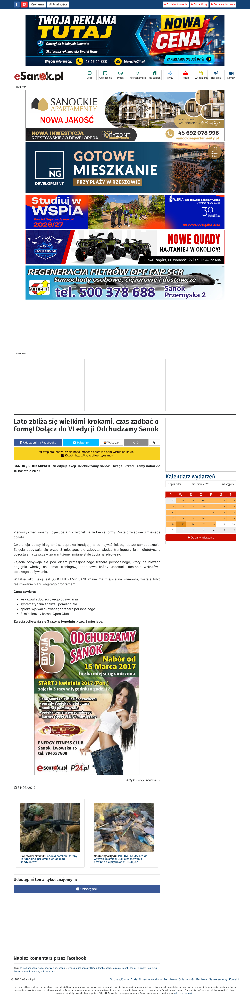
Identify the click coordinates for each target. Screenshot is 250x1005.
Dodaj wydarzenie (224, 4)
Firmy (170, 77)
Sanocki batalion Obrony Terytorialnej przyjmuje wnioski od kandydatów (48, 859)
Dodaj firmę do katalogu (146, 979)
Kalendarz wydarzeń (190, 476)
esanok (62, 968)
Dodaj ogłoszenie (177, 4)
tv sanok (25, 971)
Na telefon (155, 77)
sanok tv (134, 968)
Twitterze (82, 442)
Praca (120, 77)
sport (143, 968)
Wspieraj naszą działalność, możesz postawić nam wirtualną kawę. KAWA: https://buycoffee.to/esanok (88, 453)
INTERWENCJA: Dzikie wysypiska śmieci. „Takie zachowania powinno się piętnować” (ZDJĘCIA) (120, 859)
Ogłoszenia (105, 77)
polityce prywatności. (183, 993)
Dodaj (90, 77)
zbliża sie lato (48, 971)
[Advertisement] (125, 325)
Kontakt (234, 979)
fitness (71, 968)
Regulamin (170, 979)
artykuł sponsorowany (31, 968)
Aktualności (58, 4)
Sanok (125, 968)
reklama (116, 968)
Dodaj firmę (200, 4)
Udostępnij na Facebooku (39, 442)
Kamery (231, 77)
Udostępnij (88, 889)
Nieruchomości (138, 77)
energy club (51, 968)
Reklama (37, 4)
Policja (185, 77)
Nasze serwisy (218, 979)
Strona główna (119, 979)
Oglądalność (187, 979)
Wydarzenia (201, 77)
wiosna (35, 971)
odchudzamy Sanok (86, 968)
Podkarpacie (104, 968)
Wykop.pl (112, 442)
